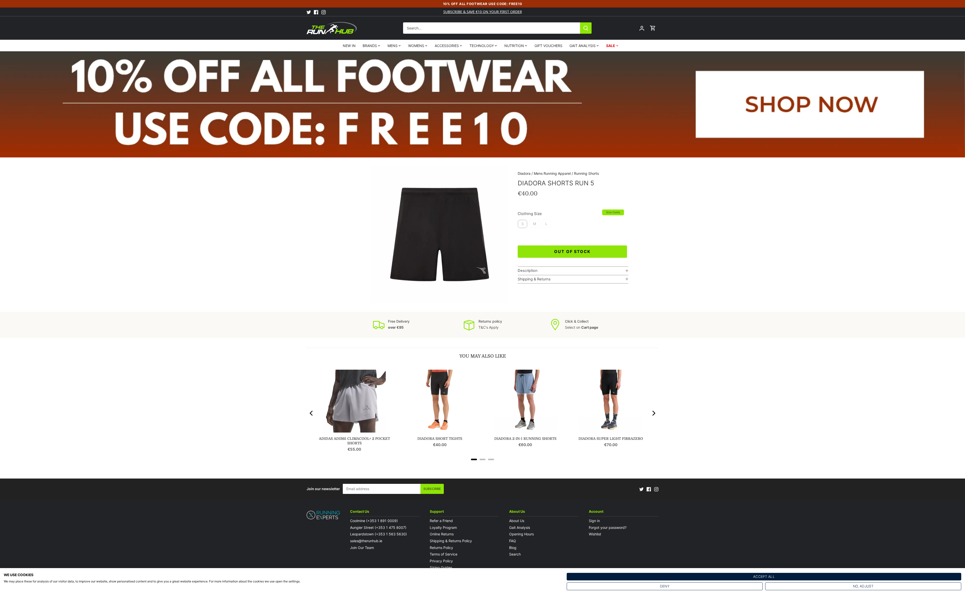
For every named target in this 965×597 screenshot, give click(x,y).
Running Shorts (586, 173)
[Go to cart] (653, 28)
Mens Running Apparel (552, 173)
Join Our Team (362, 547)
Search (515, 554)
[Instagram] (323, 11)
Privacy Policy (441, 561)
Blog (512, 547)
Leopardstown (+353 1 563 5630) (378, 534)
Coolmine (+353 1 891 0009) (374, 521)
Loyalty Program (443, 527)
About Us (516, 521)
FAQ (512, 541)
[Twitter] (309, 11)
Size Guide (613, 212)
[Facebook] (316, 11)
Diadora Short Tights (439, 439)
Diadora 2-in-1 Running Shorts (525, 439)
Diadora (524, 173)
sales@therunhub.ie (366, 541)
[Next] (653, 413)
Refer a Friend (441, 521)
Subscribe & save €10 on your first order (482, 11)
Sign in (594, 521)
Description (528, 270)
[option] (439, 234)
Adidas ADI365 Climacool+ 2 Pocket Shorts (354, 441)
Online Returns (442, 534)
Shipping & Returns (534, 279)
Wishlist (595, 534)
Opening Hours (521, 534)
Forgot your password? (607, 527)
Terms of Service (443, 554)
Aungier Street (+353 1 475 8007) (378, 527)
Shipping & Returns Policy (451, 541)
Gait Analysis (519, 527)
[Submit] (586, 28)
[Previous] (312, 413)
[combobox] (491, 28)
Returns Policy (441, 547)
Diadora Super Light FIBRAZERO (610, 439)
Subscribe (432, 489)
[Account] (641, 28)
